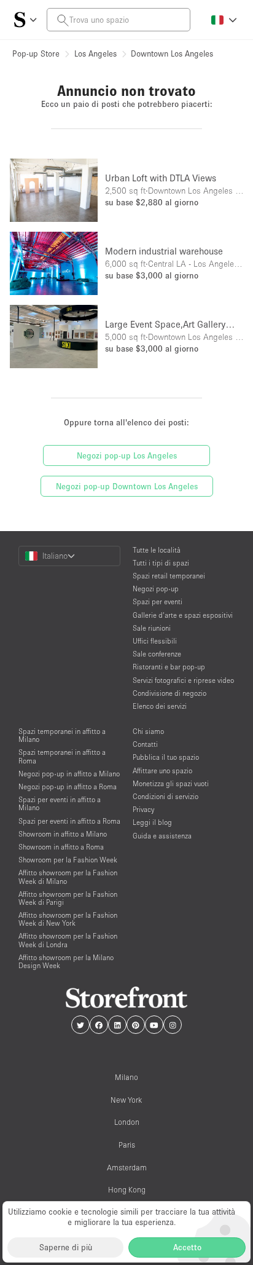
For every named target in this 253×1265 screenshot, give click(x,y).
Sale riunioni (152, 628)
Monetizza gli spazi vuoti (171, 783)
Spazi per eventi (157, 601)
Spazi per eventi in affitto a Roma (69, 821)
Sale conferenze (157, 654)
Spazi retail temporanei (169, 576)
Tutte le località (157, 550)
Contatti (145, 744)
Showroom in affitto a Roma (61, 847)
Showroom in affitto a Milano (62, 834)
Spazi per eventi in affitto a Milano (59, 803)
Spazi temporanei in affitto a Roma (62, 756)
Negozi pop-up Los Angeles (127, 455)
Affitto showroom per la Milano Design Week (66, 961)
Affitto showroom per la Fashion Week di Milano (67, 877)
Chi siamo (148, 731)
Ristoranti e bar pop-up (169, 667)
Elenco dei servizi (160, 706)
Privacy (143, 809)
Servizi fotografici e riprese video (183, 680)
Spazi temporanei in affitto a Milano (62, 735)
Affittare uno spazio (162, 770)
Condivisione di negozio (169, 693)
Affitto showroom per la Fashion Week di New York (67, 919)
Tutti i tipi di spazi (161, 563)
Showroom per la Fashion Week (67, 860)
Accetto (187, 1247)
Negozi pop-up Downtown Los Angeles (127, 486)
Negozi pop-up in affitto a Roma (67, 786)
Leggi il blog (152, 822)
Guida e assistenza (162, 836)
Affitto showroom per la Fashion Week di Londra (67, 940)
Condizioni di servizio (165, 796)
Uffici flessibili (155, 641)
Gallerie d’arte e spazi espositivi (183, 615)
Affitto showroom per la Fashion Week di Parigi (67, 898)
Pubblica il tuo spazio (166, 757)
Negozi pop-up (156, 589)
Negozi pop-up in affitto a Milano (69, 774)
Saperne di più (65, 1247)
